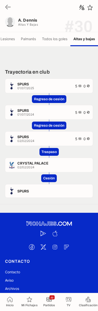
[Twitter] (43, 247)
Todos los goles (54, 39)
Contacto (12, 272)
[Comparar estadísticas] (82, 8)
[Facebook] (31, 247)
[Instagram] (55, 247)
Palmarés (28, 39)
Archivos (12, 288)
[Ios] (55, 233)
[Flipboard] (66, 247)
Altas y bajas (84, 39)
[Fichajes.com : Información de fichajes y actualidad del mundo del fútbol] (49, 224)
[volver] (8, 7)
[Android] (43, 233)
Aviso (9, 280)
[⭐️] (90, 8)
